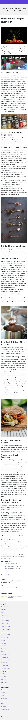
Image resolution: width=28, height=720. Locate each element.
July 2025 (3, 640)
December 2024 (5, 660)
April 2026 (3, 615)
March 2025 (4, 651)
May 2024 (3, 679)
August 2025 (4, 637)
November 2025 (5, 629)
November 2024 (5, 662)
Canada (3, 692)
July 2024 (3, 674)
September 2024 (5, 668)
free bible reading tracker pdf (13, 566)
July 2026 (3, 609)
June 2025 (3, 643)
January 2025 (4, 657)
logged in (10, 597)
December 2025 (5, 626)
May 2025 (3, 646)
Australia (3, 690)
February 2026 (5, 621)
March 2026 (4, 618)
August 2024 (4, 671)
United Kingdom (5, 709)
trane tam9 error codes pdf (13, 571)
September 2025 (5, 635)
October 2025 (4, 632)
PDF (8, 575)
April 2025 (3, 649)
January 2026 (4, 623)
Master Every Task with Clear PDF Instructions (14, 9)
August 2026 (4, 607)
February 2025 (5, 654)
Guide (2, 695)
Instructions (4, 698)
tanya (2, 25)
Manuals (3, 701)
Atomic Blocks (10, 717)
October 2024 (4, 665)
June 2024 (3, 676)
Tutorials (3, 706)
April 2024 (3, 682)
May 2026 (3, 612)
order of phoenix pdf (11, 564)
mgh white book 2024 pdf (12, 568)
